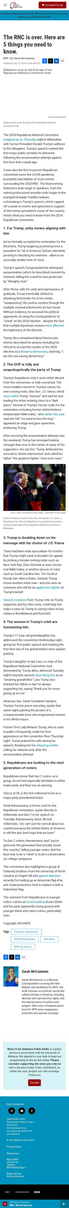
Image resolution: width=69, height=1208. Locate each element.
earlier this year (54, 414)
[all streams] (64, 1204)
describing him (45, 675)
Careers (11, 1165)
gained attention (49, 876)
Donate (34, 1082)
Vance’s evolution (14, 600)
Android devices (15, 1176)
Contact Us (12, 1162)
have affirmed (55, 325)
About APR (12, 1159)
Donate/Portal (54, 5)
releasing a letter (47, 745)
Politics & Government (26, 931)
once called (11, 396)
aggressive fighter (48, 587)
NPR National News (24, 939)
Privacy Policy (14, 1147)
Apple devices (14, 1173)
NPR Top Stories (22, 946)
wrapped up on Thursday (19, 139)
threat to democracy (34, 351)
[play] (5, 1203)
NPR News (49, 939)
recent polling (35, 902)
